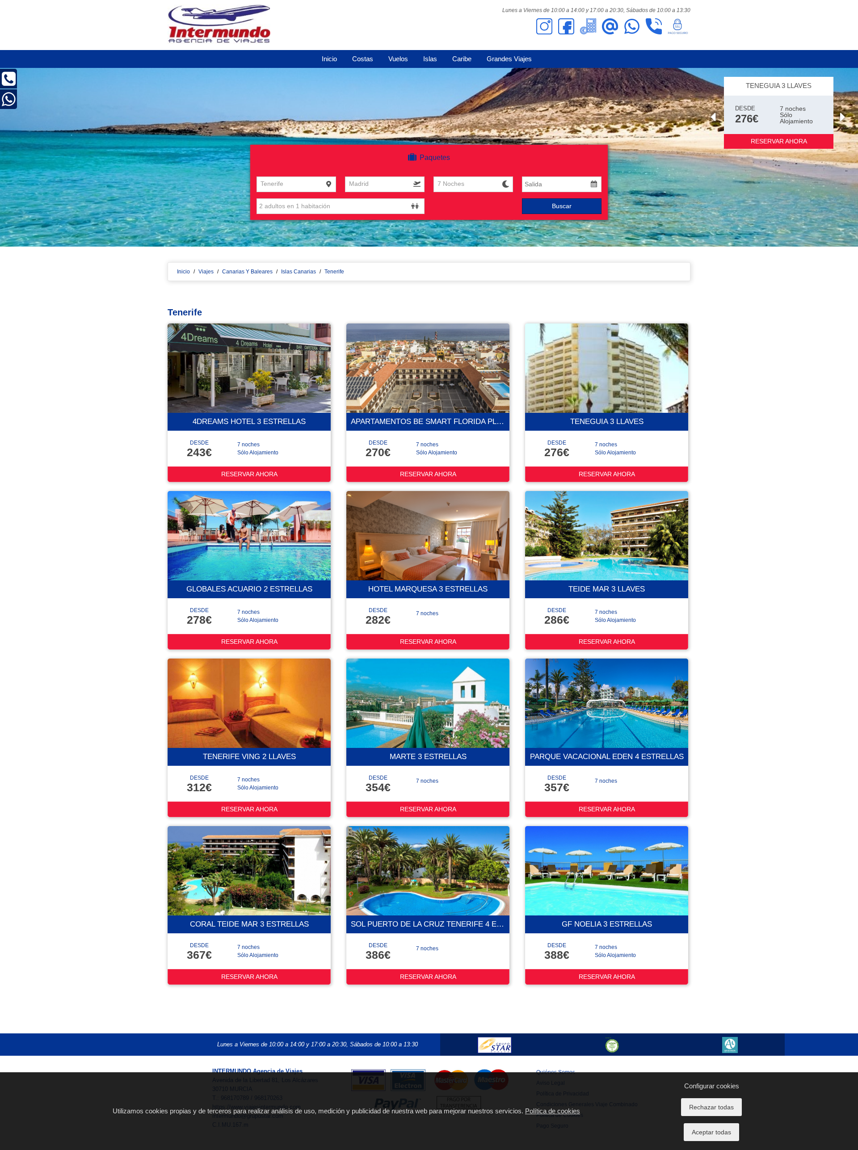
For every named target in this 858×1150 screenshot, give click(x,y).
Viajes (206, 272)
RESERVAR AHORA (779, 141)
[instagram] (544, 26)
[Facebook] (566, 26)
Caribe (461, 59)
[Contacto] (610, 26)
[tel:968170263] (654, 26)
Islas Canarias (298, 272)
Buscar (562, 206)
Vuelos (398, 59)
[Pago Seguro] (678, 26)
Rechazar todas (711, 1107)
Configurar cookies (711, 1086)
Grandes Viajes (509, 59)
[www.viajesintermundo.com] (219, 24)
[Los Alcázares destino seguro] (730, 1044)
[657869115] (632, 26)
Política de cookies (552, 1111)
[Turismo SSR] (612, 1044)
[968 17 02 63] (9, 83)
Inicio (329, 59)
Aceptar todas (711, 1132)
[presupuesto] (588, 26)
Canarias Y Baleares (247, 272)
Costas (362, 59)
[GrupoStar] (494, 1044)
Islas (430, 59)
